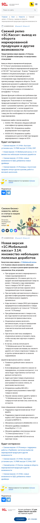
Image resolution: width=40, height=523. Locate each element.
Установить (20, 519)
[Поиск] (35, 10)
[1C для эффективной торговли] (11, 4)
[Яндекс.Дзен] (7, 230)
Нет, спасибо (32, 519)
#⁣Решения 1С (18, 26)
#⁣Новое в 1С (26, 26)
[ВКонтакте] (3, 192)
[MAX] (15, 230)
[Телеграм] (11, 230)
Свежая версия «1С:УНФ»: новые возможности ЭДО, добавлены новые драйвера (16, 160)
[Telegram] (8, 192)
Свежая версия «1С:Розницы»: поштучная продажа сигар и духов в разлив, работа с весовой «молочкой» (18, 169)
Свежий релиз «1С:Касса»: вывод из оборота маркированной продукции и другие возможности (19, 467)
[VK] (3, 230)
